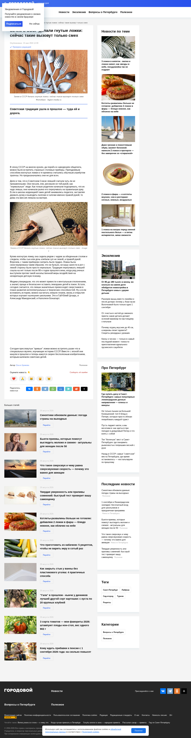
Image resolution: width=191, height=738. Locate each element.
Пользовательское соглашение (66, 715)
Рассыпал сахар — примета (134, 723)
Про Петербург (114, 368)
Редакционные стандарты (121, 715)
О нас (136, 715)
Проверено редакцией (21, 47)
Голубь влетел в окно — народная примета (101, 723)
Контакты (146, 715)
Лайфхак (125, 590)
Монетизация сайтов (13, 715)
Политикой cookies (90, 732)
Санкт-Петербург (110, 590)
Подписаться (13, 24)
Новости (64, 12)
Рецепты (107, 602)
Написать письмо (159, 715)
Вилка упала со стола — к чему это (33, 723)
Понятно (138, 730)
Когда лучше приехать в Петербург (66, 723)
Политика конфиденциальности (37, 715)
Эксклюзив (79, 12)
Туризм (120, 596)
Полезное (126, 12)
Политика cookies (89, 715)
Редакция (104, 715)
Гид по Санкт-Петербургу (159, 723)
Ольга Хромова (22, 365)
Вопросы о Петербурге (103, 12)
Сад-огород (108, 596)
